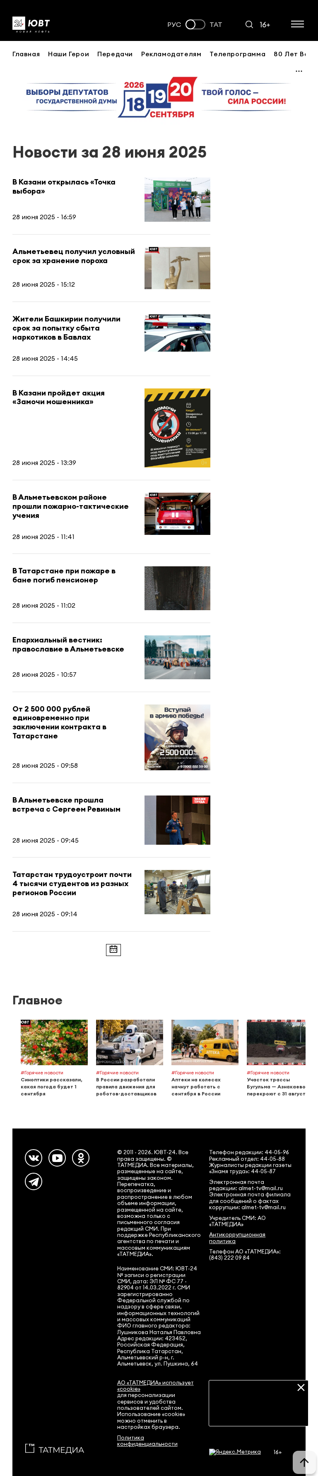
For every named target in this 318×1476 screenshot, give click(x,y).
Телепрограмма (237, 54)
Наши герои (68, 54)
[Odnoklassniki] (80, 1158)
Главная (26, 54)
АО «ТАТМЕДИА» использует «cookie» (155, 1386)
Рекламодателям (171, 54)
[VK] (33, 1158)
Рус (174, 25)
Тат (216, 25)
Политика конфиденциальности (147, 1441)
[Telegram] (33, 1181)
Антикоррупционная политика (237, 1238)
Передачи (115, 54)
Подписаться (259, 1413)
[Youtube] (57, 1158)
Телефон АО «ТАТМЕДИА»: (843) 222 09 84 (245, 1254)
